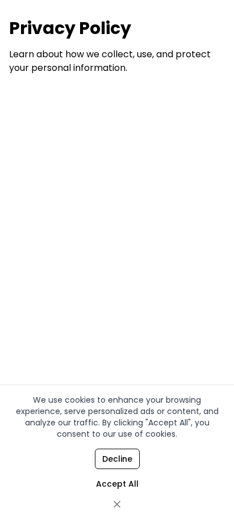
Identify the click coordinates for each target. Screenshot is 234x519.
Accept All (117, 484)
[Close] (117, 504)
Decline (117, 459)
